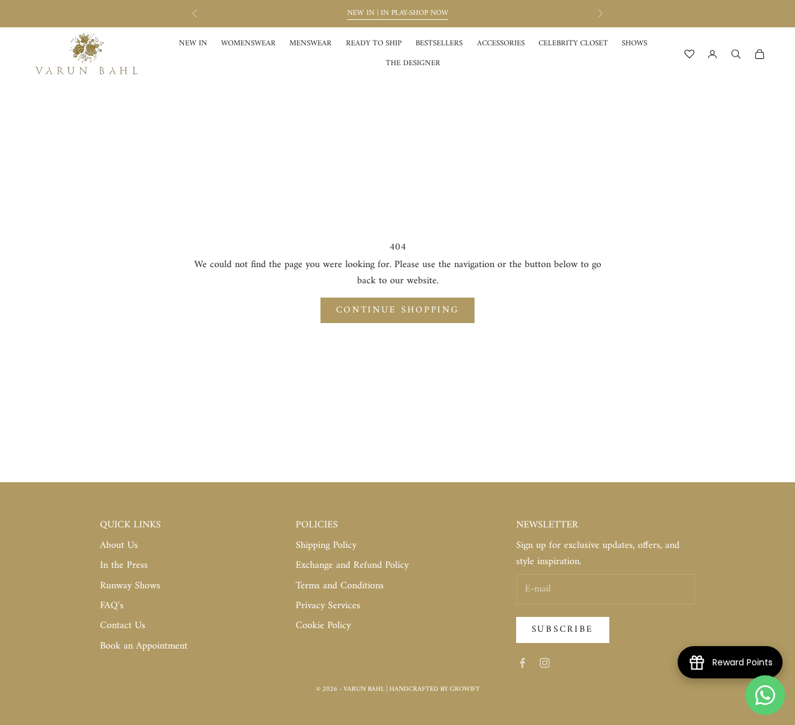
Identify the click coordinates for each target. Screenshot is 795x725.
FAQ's (112, 605)
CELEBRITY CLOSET (573, 43)
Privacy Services (328, 605)
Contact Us (122, 625)
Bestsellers (439, 43)
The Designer (413, 63)
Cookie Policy (323, 625)
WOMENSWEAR (248, 43)
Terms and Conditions (340, 586)
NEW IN (193, 43)
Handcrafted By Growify (434, 689)
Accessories (501, 43)
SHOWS (634, 43)
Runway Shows (130, 586)
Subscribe (563, 629)
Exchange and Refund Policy (352, 565)
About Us (119, 545)
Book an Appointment (144, 646)
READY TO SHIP (374, 43)
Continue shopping (398, 310)
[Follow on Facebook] (522, 663)
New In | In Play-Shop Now (397, 13)
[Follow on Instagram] (544, 663)
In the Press (124, 565)
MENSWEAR (310, 43)
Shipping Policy (326, 545)
